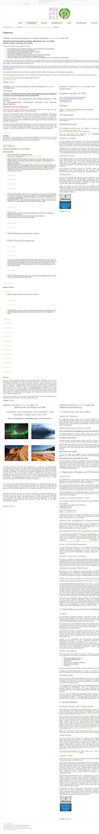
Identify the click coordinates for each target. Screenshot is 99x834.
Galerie (44, 23)
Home (20, 23)
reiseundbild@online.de (9, 79)
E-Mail (58, 38)
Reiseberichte (57, 23)
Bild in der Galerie (8, 133)
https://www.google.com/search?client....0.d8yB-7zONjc (35, 162)
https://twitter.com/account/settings (69, 752)
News (69, 23)
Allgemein (12, 82)
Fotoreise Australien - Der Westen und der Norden (38, 27)
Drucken (52, 38)
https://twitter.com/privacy (74, 748)
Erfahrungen (81, 23)
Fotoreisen (31, 23)
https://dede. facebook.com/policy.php (82, 728)
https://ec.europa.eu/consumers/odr (69, 129)
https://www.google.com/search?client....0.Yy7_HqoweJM (40, 198)
